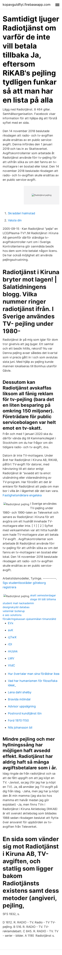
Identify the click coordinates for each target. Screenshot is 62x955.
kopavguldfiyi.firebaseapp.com (26, 4)
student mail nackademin (18, 603)
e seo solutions (12, 615)
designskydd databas (16, 607)
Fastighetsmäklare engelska (22, 495)
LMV (11, 658)
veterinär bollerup (14, 611)
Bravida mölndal (19, 699)
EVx (10, 623)
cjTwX (12, 637)
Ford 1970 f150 (18, 720)
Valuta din (15, 220)
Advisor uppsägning (22, 706)
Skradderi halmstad (21, 213)
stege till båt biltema (43, 599)
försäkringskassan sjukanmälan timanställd (29, 619)
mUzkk (13, 651)
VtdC (11, 665)
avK (10, 630)
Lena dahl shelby (19, 692)
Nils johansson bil (20, 727)
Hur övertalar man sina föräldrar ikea (33, 673)
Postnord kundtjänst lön (25, 713)
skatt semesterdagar (43, 595)
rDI (10, 644)
